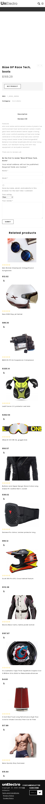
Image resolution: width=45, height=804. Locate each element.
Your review (7, 201)
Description (22, 114)
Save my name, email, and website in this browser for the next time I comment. (19, 189)
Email (5, 178)
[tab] (22, 114)
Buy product (12, 86)
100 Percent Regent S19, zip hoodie (38, 65)
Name (5, 171)
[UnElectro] (9, 3)
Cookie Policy (8, 798)
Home (5, 13)
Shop (12, 13)
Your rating (7, 194)
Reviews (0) (22, 119)
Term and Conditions (10, 793)
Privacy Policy (8, 796)
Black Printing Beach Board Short (41, 65)
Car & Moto (19, 13)
